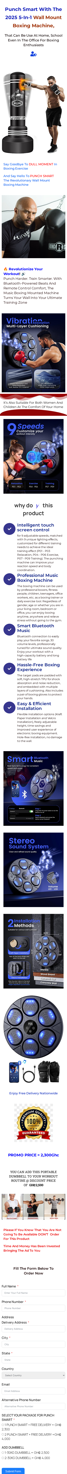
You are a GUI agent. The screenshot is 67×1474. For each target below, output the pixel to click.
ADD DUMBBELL (13, 1447)
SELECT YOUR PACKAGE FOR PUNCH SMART (28, 1417)
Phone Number (13, 1302)
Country (8, 1369)
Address (8, 1317)
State (6, 1353)
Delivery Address (14, 1322)
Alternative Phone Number (21, 1400)
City (5, 1338)
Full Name (9, 1286)
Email (6, 1384)
